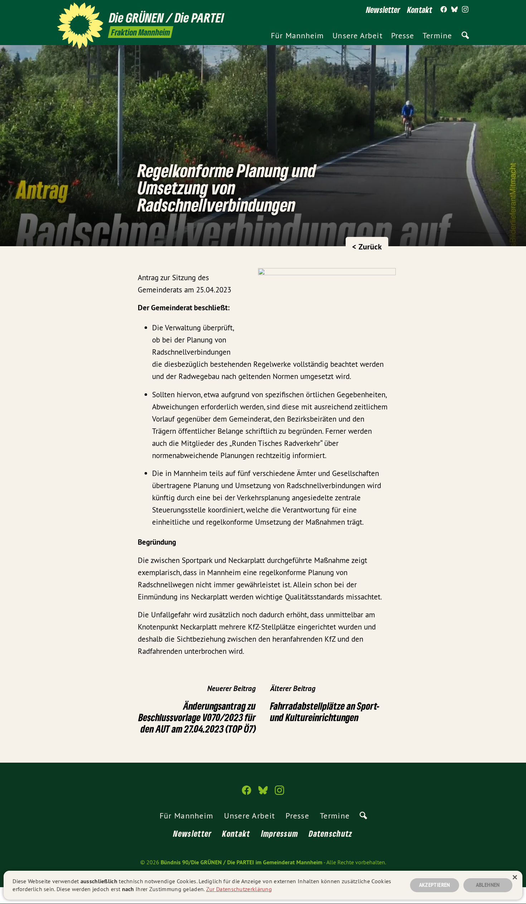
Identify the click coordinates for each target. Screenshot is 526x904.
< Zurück (367, 246)
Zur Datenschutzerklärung (239, 889)
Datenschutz (330, 833)
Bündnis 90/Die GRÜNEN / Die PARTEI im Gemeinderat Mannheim (241, 862)
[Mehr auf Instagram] (465, 9)
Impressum (279, 833)
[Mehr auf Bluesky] (454, 9)
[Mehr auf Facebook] (443, 9)
